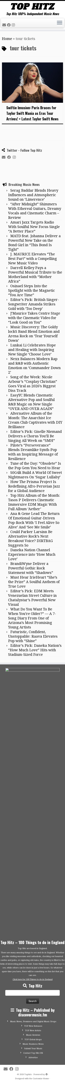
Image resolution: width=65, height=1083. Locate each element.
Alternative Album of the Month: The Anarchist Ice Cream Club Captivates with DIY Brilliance (35, 671)
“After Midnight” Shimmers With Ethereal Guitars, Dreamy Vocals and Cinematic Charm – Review (34, 461)
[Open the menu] (59, 23)
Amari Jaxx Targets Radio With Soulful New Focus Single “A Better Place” (34, 477)
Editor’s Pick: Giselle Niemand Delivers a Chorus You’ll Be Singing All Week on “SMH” (35, 686)
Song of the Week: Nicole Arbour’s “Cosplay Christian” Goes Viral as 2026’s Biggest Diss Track (32, 634)
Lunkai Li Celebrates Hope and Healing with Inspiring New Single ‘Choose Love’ (32, 600)
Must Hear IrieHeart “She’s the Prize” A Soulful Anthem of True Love (34, 832)
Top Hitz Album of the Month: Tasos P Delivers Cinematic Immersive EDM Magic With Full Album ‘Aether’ (34, 753)
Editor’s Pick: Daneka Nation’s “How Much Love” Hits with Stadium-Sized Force (35, 900)
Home (7, 39)
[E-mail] (4, 25)
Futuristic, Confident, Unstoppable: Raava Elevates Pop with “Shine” (33, 887)
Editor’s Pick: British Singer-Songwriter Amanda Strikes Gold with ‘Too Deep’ (33, 554)
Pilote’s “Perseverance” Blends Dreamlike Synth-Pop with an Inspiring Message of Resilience (33, 703)
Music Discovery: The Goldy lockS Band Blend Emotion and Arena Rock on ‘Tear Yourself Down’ (34, 584)
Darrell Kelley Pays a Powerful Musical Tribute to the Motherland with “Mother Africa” (35, 525)
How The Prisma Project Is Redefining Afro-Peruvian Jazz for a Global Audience (34, 737)
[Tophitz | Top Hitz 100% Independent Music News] (32, 6)
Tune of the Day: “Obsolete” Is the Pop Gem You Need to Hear (34, 716)
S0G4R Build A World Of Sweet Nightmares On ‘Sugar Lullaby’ (35, 725)
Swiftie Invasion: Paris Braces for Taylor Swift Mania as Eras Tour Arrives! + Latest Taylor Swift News (32, 113)
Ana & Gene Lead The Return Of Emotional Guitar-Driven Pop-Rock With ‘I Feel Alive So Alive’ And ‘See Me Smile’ (34, 771)
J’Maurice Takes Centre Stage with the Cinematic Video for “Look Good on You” (34, 568)
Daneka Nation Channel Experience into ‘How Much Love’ (31, 805)
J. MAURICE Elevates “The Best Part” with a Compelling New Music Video (32, 509)
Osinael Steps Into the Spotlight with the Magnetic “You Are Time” (31, 541)
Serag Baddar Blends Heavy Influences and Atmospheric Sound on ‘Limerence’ (33, 445)
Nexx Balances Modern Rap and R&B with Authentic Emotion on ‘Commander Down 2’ (34, 616)
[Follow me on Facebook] (9, 25)
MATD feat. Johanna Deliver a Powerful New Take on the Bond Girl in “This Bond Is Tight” (34, 493)
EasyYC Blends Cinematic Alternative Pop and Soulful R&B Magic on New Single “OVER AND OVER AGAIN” (31, 653)
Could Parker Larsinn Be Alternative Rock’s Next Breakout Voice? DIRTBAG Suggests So (30, 789)
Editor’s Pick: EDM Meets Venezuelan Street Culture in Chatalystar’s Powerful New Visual (32, 848)
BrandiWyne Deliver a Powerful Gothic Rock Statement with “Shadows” (30, 818)
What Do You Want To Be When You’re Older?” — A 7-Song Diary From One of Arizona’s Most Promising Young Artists (32, 869)
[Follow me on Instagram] (14, 25)
